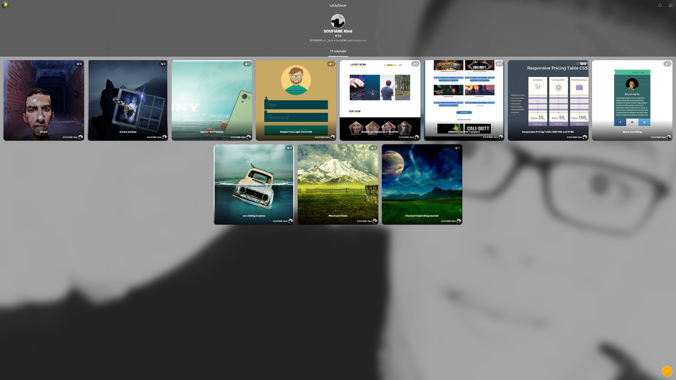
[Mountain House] (338, 181)
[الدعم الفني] (667, 371)
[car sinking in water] (254, 181)
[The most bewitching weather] (422, 181)
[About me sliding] (632, 97)
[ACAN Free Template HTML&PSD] (380, 97)
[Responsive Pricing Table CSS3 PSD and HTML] (548, 97)
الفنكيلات (338, 51)
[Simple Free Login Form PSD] (296, 97)
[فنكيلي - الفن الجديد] (338, 5)
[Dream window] (128, 97)
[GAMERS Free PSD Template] (464, 97)
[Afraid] (44, 97)
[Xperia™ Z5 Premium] (212, 97)
